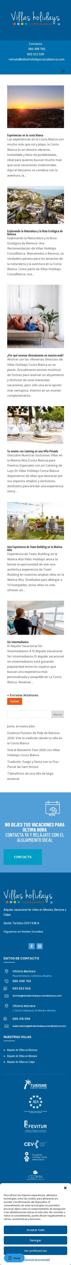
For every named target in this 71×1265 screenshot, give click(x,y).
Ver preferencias (35, 1250)
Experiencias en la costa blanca (25, 135)
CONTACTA (22, 857)
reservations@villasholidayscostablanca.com (39, 1026)
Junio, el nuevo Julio (21, 726)
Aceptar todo (35, 1230)
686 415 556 (21, 1019)
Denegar (35, 1240)
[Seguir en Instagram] (40, 946)
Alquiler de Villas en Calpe (21, 1062)
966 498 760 (36, 49)
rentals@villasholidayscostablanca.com (37, 59)
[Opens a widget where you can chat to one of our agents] (14, 1258)
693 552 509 (35, 54)
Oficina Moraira (23, 1006)
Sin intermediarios (18, 642)
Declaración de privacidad (35, 1259)
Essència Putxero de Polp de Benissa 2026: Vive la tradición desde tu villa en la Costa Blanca (34, 738)
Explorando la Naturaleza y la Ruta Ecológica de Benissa (35, 232)
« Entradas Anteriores (22, 695)
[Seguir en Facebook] (32, 946)
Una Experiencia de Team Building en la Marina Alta (34, 548)
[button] (65, 1188)
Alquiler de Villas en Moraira (22, 1056)
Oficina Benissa (23, 971)
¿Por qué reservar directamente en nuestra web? (35, 355)
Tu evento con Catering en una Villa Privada (32, 451)
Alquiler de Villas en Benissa (22, 1050)
